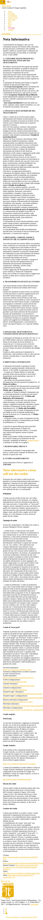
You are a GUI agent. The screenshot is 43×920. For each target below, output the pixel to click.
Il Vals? (34, 917)
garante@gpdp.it (33, 440)
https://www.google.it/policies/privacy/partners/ (19, 764)
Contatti (10, 30)
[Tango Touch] (8, 898)
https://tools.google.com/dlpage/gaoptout (17, 779)
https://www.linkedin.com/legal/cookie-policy (19, 686)
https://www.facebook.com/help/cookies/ (17, 670)
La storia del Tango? (25, 917)
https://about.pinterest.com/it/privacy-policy (18, 702)
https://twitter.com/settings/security (15, 682)
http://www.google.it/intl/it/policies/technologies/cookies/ (22, 694)
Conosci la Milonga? (12, 917)
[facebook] (6, 909)
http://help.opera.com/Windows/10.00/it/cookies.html (21, 873)
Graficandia (34, 904)
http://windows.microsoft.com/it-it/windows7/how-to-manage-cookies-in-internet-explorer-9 (20, 867)
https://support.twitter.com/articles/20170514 (18, 678)
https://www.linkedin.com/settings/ (15, 690)
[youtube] (6, 913)
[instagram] (6, 911)
